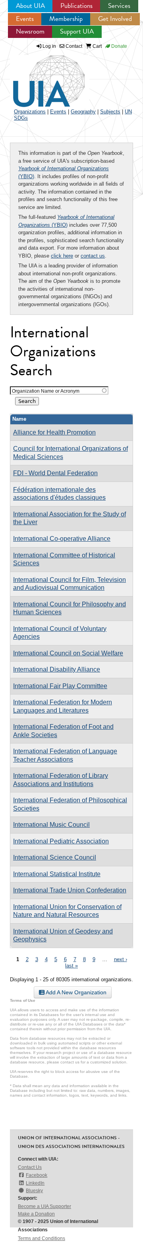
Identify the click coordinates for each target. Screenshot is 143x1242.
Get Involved (115, 19)
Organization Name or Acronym (45, 390)
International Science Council (54, 857)
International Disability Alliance (56, 669)
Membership (66, 19)
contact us (93, 256)
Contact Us (30, 1167)
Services (119, 6)
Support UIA (77, 31)
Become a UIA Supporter (44, 1206)
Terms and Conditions (41, 1238)
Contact (73, 46)
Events (25, 19)
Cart (96, 46)
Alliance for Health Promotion (54, 432)
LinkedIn (35, 1183)
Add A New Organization (75, 992)
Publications (76, 6)
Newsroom (30, 31)
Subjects (110, 112)
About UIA (30, 6)
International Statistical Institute (56, 874)
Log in (49, 46)
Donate (118, 46)
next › (120, 959)
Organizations (30, 112)
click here (62, 256)
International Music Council (51, 824)
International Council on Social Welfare (68, 653)
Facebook (36, 1175)
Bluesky (34, 1190)
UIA (40, 76)
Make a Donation (36, 1214)
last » (71, 966)
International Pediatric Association (61, 841)
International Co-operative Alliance (61, 538)
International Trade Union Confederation (69, 890)
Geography (83, 112)
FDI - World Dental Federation (55, 473)
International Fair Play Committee (60, 686)
